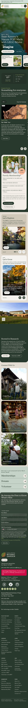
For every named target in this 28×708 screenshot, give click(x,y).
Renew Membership (6, 687)
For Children (18, 622)
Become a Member (6, 683)
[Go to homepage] (5, 6)
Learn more (20, 604)
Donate (5, 64)
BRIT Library (4, 664)
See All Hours (16, 580)
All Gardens (4, 640)
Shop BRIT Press (5, 670)
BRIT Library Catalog (6, 666)
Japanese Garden (5, 642)
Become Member (8, 203)
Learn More (19, 51)
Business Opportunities (21, 691)
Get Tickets (4, 560)
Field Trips (17, 650)
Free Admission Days (20, 626)
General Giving (18, 662)
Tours (2, 630)
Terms (19, 537)
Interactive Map (5, 624)
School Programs (19, 646)
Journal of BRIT (5, 672)
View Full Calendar (21, 102)
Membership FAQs (5, 689)
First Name (4, 512)
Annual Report (18, 685)
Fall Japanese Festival (20, 630)
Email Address (5, 522)
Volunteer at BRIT (16, 355)
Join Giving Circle (19, 664)
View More (5, 297)
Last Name (4, 517)
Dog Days (17, 628)
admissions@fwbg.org (15, 567)
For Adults (17, 620)
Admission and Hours (6, 620)
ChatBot (16, 609)
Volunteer (17, 666)
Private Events (18, 624)
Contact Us (18, 693)
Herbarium (4, 662)
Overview (3, 618)
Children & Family (19, 642)
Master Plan (18, 683)
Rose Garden (4, 644)
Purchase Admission (8, 51)
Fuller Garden (4, 650)
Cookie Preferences (22, 700)
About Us (17, 681)
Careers (17, 689)
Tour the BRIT (4, 668)
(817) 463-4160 (5, 567)
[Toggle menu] (25, 6)
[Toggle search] (22, 6)
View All (4, 252)
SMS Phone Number (6, 527)
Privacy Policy (17, 540)
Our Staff (17, 687)
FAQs (2, 632)
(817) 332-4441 (5, 598)
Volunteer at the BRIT (6, 674)
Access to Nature (5, 628)
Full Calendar (18, 618)
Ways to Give (18, 660)
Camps (16, 648)
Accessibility (4, 626)
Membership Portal (6, 685)
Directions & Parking (6, 622)
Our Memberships (8, 207)
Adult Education (19, 644)
